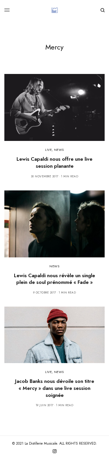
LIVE (48, 149)
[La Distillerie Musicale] (54, 10)
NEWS (59, 149)
